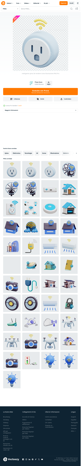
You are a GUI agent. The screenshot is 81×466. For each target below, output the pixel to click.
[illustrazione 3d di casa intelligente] (69, 189)
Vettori (9, 3)
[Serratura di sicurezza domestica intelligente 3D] (50, 284)
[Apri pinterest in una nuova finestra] (32, 459)
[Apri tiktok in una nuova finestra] (36, 459)
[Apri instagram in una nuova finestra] (26, 459)
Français (72, 428)
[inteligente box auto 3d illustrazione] (69, 208)
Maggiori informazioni (11, 110)
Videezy (5, 423)
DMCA (24, 420)
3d (37, 153)
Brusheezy (6, 417)
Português (73, 423)
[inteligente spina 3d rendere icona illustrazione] (12, 169)
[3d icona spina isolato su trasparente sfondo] (31, 284)
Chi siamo (48, 423)
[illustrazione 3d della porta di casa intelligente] (69, 265)
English (72, 417)
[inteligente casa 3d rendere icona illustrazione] (12, 227)
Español (72, 420)
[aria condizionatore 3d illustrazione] (50, 189)
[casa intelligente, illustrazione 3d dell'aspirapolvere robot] (31, 265)
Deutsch (72, 425)
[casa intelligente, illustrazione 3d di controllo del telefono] (12, 265)
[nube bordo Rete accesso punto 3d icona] (50, 322)
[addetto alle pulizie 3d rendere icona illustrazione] (12, 303)
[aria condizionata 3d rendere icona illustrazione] (50, 246)
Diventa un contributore (49, 426)
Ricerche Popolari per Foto (28, 432)
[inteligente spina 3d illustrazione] (12, 208)
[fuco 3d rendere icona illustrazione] (69, 322)
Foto (17, 3)
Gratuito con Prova (41, 91)
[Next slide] (73, 153)
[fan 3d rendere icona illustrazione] (69, 169)
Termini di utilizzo (58, 459)
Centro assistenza (51, 417)
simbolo (66, 153)
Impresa (6, 425)
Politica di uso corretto (68, 461)
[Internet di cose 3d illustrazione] (31, 208)
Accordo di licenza (28, 417)
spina (6, 153)
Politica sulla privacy (70, 459)
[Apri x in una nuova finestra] (39, 459)
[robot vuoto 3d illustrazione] (50, 208)
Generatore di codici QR (7, 449)
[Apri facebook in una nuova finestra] (23, 459)
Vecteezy (6, 420)
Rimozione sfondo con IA (7, 444)
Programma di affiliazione (27, 423)
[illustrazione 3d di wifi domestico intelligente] (12, 322)
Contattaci (48, 420)
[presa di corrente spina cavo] (31, 246)
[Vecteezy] (3, 3)
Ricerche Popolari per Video (28, 437)
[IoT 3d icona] (31, 227)
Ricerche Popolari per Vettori (28, 428)
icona (44, 153)
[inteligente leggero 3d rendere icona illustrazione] (50, 360)
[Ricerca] (71, 9)
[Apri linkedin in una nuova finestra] (29, 459)
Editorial (36, 3)
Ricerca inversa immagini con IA (7, 438)
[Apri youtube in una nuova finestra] (42, 459)
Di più (46, 3)
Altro (71, 431)
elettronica (16, 153)
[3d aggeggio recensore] (12, 246)
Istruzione (6, 428)
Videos (26, 3)
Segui (48, 84)
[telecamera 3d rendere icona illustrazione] (12, 284)
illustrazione (54, 153)
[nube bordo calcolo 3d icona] (31, 322)
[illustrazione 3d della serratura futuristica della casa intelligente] (69, 303)
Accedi (71, 3)
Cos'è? (20, 105)
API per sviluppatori (7, 432)
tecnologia (28, 153)
